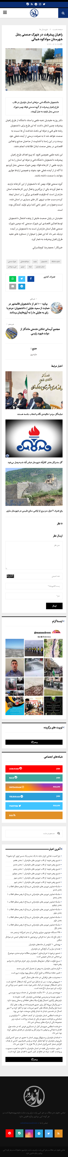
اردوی (22, 267)
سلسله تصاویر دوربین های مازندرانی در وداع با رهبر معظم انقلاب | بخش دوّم (34, 918)
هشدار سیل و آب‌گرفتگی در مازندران (45, 949)
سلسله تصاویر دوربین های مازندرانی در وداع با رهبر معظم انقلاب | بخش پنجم (34, 896)
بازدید (35, 261)
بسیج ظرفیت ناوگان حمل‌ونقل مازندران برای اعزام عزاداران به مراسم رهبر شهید (34, 962)
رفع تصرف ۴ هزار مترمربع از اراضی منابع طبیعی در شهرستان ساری (34, 511)
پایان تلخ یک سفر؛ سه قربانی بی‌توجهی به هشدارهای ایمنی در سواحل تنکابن (33, 938)
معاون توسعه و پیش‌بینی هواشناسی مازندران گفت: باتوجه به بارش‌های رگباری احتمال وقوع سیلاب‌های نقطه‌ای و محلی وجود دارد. (34, 998)
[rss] (32, 4)
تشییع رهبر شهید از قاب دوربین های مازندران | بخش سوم (37, 878)
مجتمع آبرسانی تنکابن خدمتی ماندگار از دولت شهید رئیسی (40, 331)
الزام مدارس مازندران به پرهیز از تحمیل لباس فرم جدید (38, 968)
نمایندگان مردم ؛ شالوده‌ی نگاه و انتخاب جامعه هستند (40, 414)
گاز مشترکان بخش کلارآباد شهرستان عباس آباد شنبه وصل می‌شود (35, 462)
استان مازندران (40, 267)
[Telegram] (36, 4)
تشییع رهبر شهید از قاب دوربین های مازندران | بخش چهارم (36, 873)
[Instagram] (40, 4)
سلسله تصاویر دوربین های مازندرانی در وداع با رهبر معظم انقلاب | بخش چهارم (34, 903)
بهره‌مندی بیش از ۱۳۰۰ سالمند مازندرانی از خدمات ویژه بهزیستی (34, 992)
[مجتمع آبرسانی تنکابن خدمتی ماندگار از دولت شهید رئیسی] (11, 333)
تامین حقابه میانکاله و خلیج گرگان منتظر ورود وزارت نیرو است (35, 973)
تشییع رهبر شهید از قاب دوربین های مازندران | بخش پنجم (36, 869)
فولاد (30, 267)
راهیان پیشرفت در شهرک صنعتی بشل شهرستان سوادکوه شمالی (39, 37)
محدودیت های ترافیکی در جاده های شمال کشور (40, 977)
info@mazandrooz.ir (29, 1123)
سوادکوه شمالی (24, 261)
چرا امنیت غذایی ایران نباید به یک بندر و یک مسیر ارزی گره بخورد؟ (33, 856)
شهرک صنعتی (12, 261)
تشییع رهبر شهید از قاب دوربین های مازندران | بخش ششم (36, 864)
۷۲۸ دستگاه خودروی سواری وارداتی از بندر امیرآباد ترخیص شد (35, 932)
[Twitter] (44, 4)
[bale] (27, 4)
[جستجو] (59, 833)
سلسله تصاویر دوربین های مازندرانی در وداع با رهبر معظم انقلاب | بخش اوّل (34, 926)
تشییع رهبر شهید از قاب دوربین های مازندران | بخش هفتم (36, 860)
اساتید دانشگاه (56, 261)
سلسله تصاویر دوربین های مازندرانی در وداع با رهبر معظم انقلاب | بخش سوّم (34, 911)
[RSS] (59, 1133)
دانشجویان (44, 261)
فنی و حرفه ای (12, 267)
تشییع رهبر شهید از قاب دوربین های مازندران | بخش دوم (37, 882)
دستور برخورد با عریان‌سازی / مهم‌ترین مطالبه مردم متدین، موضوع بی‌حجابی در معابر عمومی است (35, 954)
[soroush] (10, 1133)
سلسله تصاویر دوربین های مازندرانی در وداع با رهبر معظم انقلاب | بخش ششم (34, 888)
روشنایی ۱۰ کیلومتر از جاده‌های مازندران (44, 944)
